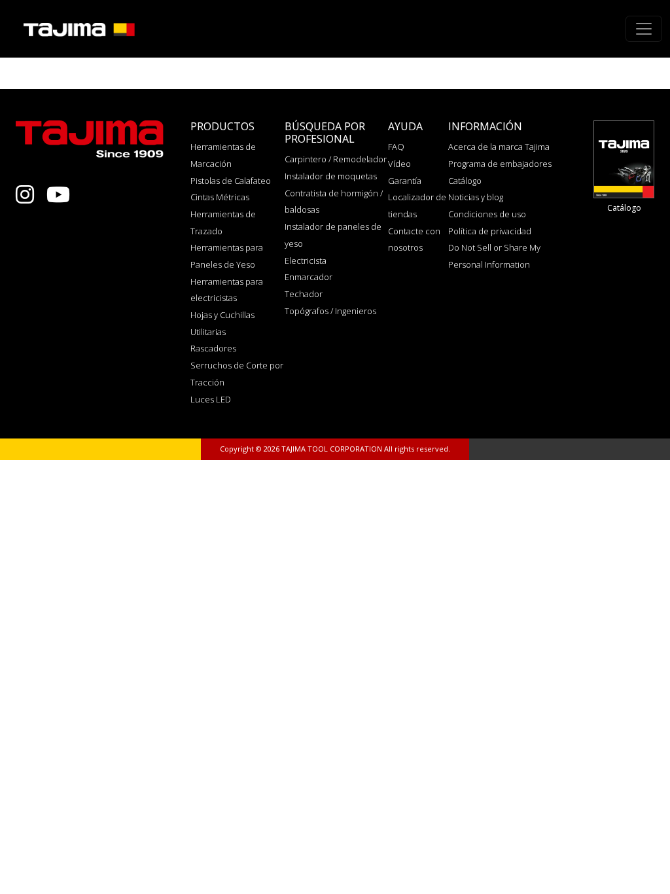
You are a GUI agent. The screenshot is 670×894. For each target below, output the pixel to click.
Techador (304, 294)
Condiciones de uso (487, 214)
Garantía (404, 181)
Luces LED (210, 399)
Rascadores (213, 348)
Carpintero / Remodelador (336, 159)
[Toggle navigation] (644, 29)
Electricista (305, 260)
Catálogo (465, 181)
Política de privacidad (489, 231)
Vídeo (399, 164)
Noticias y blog (475, 197)
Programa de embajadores (500, 164)
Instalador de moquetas (331, 176)
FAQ (396, 146)
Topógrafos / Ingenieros (330, 311)
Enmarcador (308, 277)
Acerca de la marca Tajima (499, 146)
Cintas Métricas (219, 197)
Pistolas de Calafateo (230, 181)
